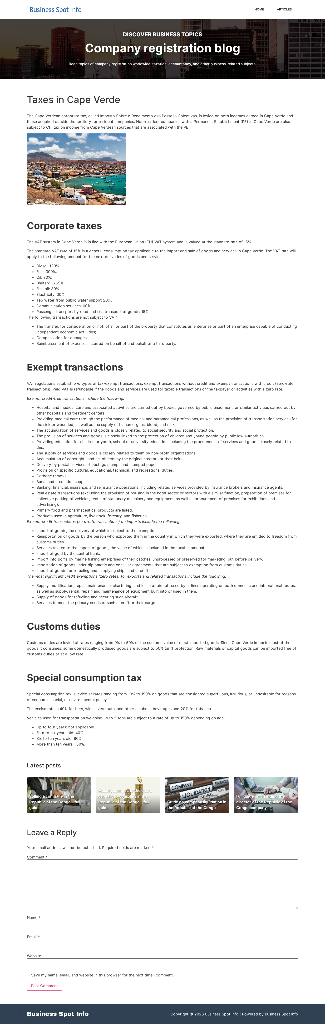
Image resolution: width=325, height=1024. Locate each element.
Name (33, 917)
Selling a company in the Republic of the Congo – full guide (54, 802)
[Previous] (31, 795)
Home (259, 9)
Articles (284, 9)
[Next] (293, 795)
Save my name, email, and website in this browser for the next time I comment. (102, 975)
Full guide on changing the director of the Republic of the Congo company (264, 802)
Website (34, 956)
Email (33, 937)
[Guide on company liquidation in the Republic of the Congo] (197, 795)
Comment (37, 857)
